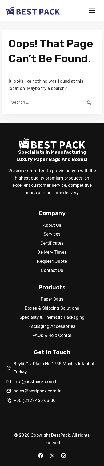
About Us (52, 225)
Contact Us (52, 270)
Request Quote (52, 261)
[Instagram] (63, 456)
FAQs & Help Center (52, 335)
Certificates (52, 243)
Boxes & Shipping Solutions (52, 308)
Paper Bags (52, 299)
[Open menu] (92, 10)
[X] (52, 456)
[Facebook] (40, 456)
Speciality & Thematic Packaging (52, 317)
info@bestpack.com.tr (36, 381)
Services (52, 234)
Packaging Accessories (52, 326)
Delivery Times (52, 252)
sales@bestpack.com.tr (37, 390)
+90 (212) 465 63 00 (35, 400)
